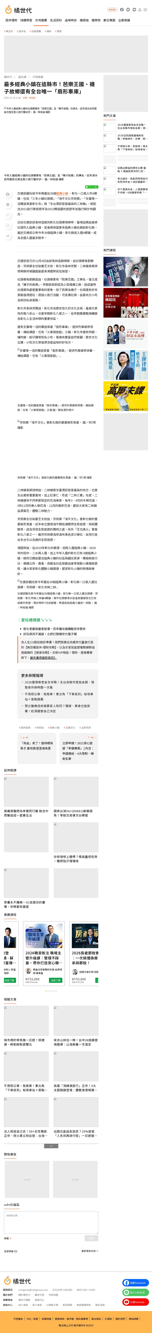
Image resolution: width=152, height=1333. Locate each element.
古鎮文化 (70, 727)
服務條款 (59, 1319)
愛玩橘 (22, 77)
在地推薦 (41, 20)
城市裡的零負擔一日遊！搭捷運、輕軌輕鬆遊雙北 (24, 1042)
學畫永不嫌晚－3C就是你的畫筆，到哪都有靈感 (24, 904)
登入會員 (37, 1305)
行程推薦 (38, 77)
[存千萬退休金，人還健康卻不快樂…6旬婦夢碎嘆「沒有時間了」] (109, 192)
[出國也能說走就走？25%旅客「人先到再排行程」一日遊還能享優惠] (76, 1112)
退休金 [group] (22, 31)
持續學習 (26, 20)
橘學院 (96, 20)
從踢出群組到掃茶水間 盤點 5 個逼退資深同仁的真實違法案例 (132, 169)
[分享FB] (7, 194)
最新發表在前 (88, 1251)
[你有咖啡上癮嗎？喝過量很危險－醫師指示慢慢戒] (76, 837)
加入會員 (23, 1305)
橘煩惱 (84, 20)
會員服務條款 (84, 1305)
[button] (145, 9)
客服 (35, 1319)
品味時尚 (71, 20)
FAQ (29, 1319)
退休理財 (11, 20)
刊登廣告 (18, 1319)
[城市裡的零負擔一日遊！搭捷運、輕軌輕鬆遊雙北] (26, 1021)
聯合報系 (96, 1319)
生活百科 (56, 20)
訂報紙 (108, 1319)
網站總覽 (133, 1319)
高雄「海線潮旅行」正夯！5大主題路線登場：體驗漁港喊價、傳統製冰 (75, 1087)
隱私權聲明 (82, 1319)
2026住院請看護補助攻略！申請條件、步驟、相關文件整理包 (133, 137)
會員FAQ (39, 1300)
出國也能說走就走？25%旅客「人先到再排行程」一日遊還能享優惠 (75, 1133)
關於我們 (120, 1319)
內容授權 (53, 1295)
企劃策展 (124, 20)
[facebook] (122, 9)
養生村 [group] (9, 31)
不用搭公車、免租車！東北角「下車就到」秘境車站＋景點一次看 (26, 1087)
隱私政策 (100, 1305)
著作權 (70, 1319)
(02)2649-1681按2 (62, 1289)
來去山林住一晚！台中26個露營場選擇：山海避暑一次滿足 (76, 1042)
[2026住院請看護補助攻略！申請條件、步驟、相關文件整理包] (109, 138)
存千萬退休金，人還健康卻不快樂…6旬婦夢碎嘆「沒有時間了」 (133, 191)
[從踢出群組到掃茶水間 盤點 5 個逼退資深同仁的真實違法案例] (109, 170)
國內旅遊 (25, 727)
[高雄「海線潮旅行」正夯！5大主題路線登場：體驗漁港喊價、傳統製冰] (76, 1066)
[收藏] (7, 225)
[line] (128, 9)
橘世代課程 (24, 1300)
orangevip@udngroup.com (33, 1289)
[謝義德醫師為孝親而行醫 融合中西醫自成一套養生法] (26, 792)
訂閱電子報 (52, 1305)
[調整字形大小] (7, 236)
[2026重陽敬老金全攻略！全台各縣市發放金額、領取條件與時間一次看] (109, 127)
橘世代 (8, 77)
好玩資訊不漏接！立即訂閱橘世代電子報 (50, 634)
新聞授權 (46, 1319)
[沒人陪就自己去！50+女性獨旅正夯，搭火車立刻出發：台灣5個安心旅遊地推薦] (26, 1112)
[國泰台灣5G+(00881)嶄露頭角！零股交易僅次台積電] (76, 792)
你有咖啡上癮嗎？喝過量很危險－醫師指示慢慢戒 (75, 858)
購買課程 (112, 9)
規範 (6, 1238)
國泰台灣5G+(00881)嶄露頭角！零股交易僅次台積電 (73, 813)
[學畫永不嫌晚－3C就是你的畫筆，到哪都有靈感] (26, 883)
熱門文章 (109, 115)
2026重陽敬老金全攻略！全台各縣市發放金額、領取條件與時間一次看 (133, 126)
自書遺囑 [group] (36, 31)
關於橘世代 (24, 1295)
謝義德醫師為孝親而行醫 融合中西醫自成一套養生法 (26, 813)
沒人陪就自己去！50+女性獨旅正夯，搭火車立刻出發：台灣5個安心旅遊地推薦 (25, 1133)
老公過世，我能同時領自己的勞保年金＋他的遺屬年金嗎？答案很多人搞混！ (133, 180)
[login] (139, 9)
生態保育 (86, 727)
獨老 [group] (59, 31)
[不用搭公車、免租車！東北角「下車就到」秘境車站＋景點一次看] (26, 1066)
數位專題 (109, 20)
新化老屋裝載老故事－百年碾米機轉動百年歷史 (54, 629)
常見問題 (67, 1305)
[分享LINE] (7, 204)
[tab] (46, 991)
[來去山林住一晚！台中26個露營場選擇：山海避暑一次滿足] (76, 1021)
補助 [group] (49, 31)
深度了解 (16, 980)
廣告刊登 (39, 1295)
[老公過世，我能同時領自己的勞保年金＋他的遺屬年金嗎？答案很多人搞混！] (109, 181)
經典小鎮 (54, 727)
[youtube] (134, 9)
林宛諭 (40, 727)
